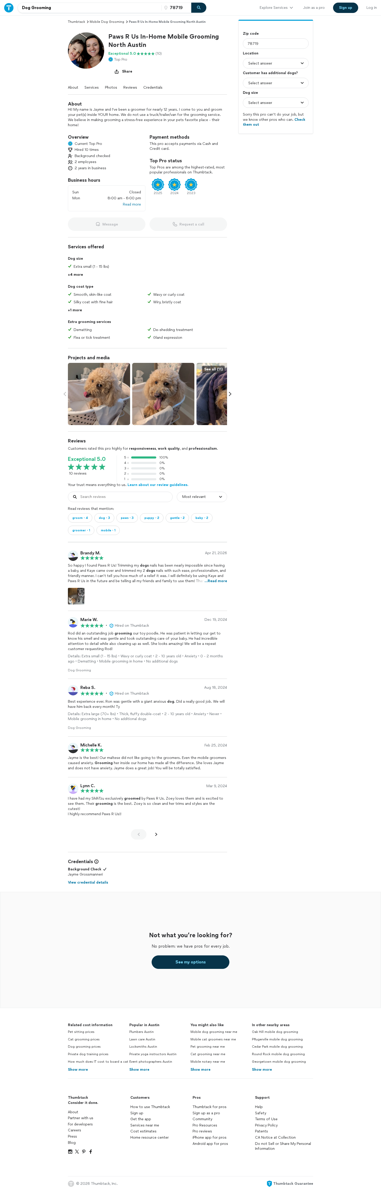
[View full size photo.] (99, 394)
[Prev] (138, 834)
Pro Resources (205, 1125)
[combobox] (89, 8)
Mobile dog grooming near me (213, 1032)
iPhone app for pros (210, 1137)
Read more (132, 204)
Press (72, 1136)
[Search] (198, 8)
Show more (78, 1069)
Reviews (130, 87)
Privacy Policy (266, 1125)
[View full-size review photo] (76, 596)
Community (202, 1119)
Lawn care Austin (142, 1039)
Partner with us (80, 1118)
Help (259, 1107)
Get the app (140, 1119)
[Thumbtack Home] (9, 7)
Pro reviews (202, 1131)
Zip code (251, 33)
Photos (111, 87)
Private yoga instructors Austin (153, 1054)
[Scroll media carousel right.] (230, 394)
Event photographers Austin (150, 1061)
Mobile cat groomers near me (213, 1039)
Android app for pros (210, 1143)
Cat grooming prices (84, 1039)
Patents (261, 1131)
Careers (74, 1130)
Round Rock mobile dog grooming (278, 1054)
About (73, 87)
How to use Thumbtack (150, 1107)
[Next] (156, 834)
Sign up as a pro (206, 1113)
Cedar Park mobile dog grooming (277, 1046)
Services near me (144, 1125)
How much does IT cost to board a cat (98, 1061)
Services (91, 87)
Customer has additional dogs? (270, 73)
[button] (86, 50)
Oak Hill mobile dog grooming (275, 1032)
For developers (80, 1124)
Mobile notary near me (207, 1061)
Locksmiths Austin (143, 1046)
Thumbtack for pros (210, 1107)
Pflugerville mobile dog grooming (277, 1039)
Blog (72, 1142)
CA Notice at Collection (275, 1137)
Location (250, 53)
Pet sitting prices (81, 1032)
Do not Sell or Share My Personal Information (283, 1146)
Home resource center (149, 1137)
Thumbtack (76, 22)
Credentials (153, 87)
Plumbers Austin (141, 1032)
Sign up (136, 1113)
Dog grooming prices (84, 1046)
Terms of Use (266, 1119)
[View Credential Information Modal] (96, 861)
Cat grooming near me (207, 1054)
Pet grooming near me (207, 1046)
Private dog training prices (88, 1054)
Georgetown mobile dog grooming (279, 1061)
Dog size (250, 92)
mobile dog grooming (107, 22)
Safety (260, 1113)
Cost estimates (143, 1131)
